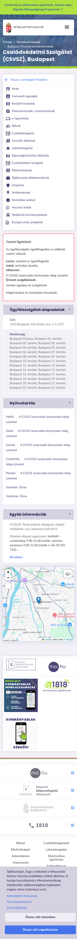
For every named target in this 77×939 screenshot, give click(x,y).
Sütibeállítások (56, 866)
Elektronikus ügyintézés (56, 858)
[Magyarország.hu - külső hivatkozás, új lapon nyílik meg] (38, 773)
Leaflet (48, 639)
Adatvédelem (21, 856)
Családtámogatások (56, 843)
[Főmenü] (67, 27)
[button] (38, 309)
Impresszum (21, 862)
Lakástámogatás (56, 849)
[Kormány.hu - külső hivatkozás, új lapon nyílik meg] (38, 808)
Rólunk (20, 843)
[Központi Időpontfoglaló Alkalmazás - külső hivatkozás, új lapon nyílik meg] (38, 791)
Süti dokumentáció (19, 901)
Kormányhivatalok (28, 27)
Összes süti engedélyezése (40, 929)
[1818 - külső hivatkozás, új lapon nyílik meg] (38, 825)
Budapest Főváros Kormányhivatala (30, 46)
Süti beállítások (17, 907)
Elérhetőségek (20, 849)
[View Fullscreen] (8, 586)
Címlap (7, 42)
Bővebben (16, 557)
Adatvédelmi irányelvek (22, 895)
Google (69, 639)
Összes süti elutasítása (40, 917)
